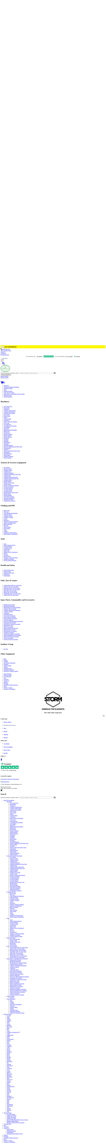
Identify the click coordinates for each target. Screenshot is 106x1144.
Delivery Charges (8, 687)
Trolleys (6, 667)
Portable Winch (10, 1086)
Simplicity (9, 1096)
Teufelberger (10, 1104)
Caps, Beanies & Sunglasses (11, 513)
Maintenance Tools (8, 625)
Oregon (9, 1081)
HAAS (8, 1049)
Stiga (8, 1101)
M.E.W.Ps (6, 428)
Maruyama (9, 1074)
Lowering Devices (8, 488)
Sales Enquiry (10, 1129)
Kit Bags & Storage (8, 487)
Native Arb (9, 1079)
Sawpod (9, 1092)
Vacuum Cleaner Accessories (11, 639)
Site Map (6, 753)
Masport (9, 1075)
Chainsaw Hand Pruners (10, 410)
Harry (8, 1054)
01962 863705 (6, 349)
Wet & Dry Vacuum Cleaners (11, 671)
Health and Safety (8, 391)
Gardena (9, 1044)
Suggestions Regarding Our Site (15, 1133)
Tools (5, 389)
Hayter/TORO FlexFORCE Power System (17, 1119)
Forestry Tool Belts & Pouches (11, 485)
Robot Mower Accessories (10, 631)
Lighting (6, 661)
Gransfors (9, 1046)
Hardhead (9, 1051)
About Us (3, 352)
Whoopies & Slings (8, 499)
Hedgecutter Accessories (10, 622)
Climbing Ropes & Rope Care (11, 478)
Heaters (5, 660)
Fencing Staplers (8, 546)
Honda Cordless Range (12, 1121)
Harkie (8, 1053)
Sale (5, 678)
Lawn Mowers (7, 424)
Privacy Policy (7, 750)
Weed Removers (8, 453)
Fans (5, 658)
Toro (8, 1107)
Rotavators (6, 438)
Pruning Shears (7, 435)
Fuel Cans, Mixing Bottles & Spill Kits (13, 621)
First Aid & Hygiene (9, 570)
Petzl (8, 1083)
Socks (5, 530)
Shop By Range (4, 377)
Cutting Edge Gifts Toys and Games (12, 585)
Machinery (6, 385)
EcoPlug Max (10, 1039)
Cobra (8, 1033)
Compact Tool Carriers (9, 413)
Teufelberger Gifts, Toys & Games (12, 593)
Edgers (5, 417)
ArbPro (8, 1021)
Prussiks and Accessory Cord (11, 492)
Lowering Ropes (8, 491)
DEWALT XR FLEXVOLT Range (15, 1122)
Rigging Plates (7, 494)
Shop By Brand (4, 376)
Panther (9, 1082)
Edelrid (8, 1040)
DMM (8, 1036)
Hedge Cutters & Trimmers (10, 421)
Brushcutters (7, 407)
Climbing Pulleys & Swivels (11, 477)
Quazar (8, 1089)
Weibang (9, 1110)
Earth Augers (7, 416)
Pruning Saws (7, 556)
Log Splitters (7, 427)
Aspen (8, 1024)
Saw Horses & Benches (9, 663)
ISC (8, 1062)
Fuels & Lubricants (8, 620)
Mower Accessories (8, 627)
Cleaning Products (8, 614)
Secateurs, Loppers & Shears (11, 557)
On (6, 358)
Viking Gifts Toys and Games (11, 595)
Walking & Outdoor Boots (10, 532)
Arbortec (9, 1019)
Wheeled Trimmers (8, 456)
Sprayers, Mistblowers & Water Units (13, 446)
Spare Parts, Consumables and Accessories (14, 394)
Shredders (6, 441)
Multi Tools (6, 431)
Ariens (8, 1018)
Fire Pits (6, 649)
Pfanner (9, 1085)
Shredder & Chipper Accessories (12, 634)
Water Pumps (7, 455)
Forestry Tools (7, 484)
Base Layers (7, 510)
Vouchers (6, 683)
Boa (8, 1029)
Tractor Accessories (8, 638)
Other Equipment (8, 396)
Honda (8, 1058)
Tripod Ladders (7, 665)
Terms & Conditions (8, 747)
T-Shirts (6, 531)
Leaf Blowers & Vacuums (10, 426)
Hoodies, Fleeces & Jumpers (11, 521)
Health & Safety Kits (9, 573)
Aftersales (6, 734)
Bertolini (9, 1025)
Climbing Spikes (8, 480)
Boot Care (6, 511)
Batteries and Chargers (9, 604)
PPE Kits (6, 525)
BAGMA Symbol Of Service (11, 685)
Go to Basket (6, 743)
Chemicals (6, 613)
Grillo (8, 1047)
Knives (5, 553)
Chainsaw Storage (8, 611)
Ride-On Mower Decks (9, 629)
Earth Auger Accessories (10, 617)
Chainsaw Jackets (8, 516)
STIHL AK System (11, 1115)
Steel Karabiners (8, 495)
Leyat (8, 1069)
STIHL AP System (11, 1117)
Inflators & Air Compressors (11, 552)
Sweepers (6, 449)
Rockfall (9, 1090)
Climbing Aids (7, 471)
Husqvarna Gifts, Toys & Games (12, 588)
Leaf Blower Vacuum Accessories (12, 624)
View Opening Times (6, 350)
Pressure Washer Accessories (11, 628)
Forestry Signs (7, 571)
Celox (8, 1031)
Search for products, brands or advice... (10, 373)
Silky (8, 1094)
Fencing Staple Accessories (10, 618)
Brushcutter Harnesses (9, 606)
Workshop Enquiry (11, 1131)
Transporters (7, 452)
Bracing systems (8, 469)
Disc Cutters (7, 414)
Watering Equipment (9, 669)
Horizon (9, 1060)
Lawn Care (6, 423)
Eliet (8, 1043)
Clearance (6, 679)
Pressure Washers (8, 434)
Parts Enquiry (10, 1132)
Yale (8, 1111)
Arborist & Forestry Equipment (11, 387)
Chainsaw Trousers (8, 517)
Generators (6, 420)
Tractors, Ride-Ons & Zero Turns (12, 451)
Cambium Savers (8, 470)
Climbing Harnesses (9, 473)
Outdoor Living (7, 395)
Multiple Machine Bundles (10, 430)
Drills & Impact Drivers (9, 545)
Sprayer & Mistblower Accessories (12, 635)
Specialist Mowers (8, 445)
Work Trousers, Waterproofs (11, 534)
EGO (8, 1042)
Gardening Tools (8, 548)
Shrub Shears (7, 442)
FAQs (5, 686)
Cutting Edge (10, 1035)
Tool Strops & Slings (9, 496)
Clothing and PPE (8, 388)
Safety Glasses (7, 527)
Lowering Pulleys (8, 489)
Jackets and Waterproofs (10, 523)
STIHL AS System (11, 1118)
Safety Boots (7, 528)
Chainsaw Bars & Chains (10, 609)
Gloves (5, 518)
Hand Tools (6, 550)
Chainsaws (6, 409)
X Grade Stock (7, 676)
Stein (8, 1100)
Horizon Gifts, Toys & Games (11, 586)
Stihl (8, 1103)
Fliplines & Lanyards (9, 482)
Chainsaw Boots (8, 514)
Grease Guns (7, 549)
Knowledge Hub (5, 354)
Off (3, 358)
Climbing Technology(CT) (13, 1032)
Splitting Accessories (9, 559)
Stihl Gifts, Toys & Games (10, 591)
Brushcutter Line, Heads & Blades (12, 607)
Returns (6, 682)
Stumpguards (7, 575)
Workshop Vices (8, 668)
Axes (5, 543)
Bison (8, 1028)
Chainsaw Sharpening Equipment (12, 610)
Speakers (6, 664)
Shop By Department (6, 374)
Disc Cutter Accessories (9, 615)
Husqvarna (9, 1061)
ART (8, 1022)
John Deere (9, 1065)
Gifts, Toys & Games (9, 392)
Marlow (9, 1072)
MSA (8, 1078)
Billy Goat (9, 1026)
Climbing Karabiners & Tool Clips (12, 474)
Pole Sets (6, 555)
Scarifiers (6, 439)
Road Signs (6, 574)
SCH (8, 1093)
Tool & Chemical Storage (10, 560)
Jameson (9, 1064)
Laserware (9, 1068)
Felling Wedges (7, 481)
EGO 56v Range (11, 1114)
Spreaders (6, 444)
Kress (8, 1067)
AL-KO (9, 1015)
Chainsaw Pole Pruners (9, 412)
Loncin (8, 1071)
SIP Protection (10, 1097)
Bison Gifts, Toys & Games (10, 592)
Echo (8, 1037)
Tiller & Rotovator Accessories (11, 636)
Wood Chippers (7, 457)
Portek (8, 1088)
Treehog (9, 1108)
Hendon (9, 1057)
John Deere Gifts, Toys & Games (12, 589)
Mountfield (9, 1076)
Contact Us (3, 353)
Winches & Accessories (9, 500)
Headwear (6, 520)
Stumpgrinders (7, 448)
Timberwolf (10, 1106)
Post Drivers (7, 432)
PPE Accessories (8, 524)
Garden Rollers (7, 419)
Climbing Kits (7, 475)
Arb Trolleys (7, 467)
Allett (8, 1017)
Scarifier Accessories (9, 632)
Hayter (8, 1056)
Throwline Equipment (9, 498)
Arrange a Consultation (9, 689)
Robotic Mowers (8, 437)
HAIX (8, 1050)
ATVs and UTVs (8, 406)
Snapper (9, 1099)
